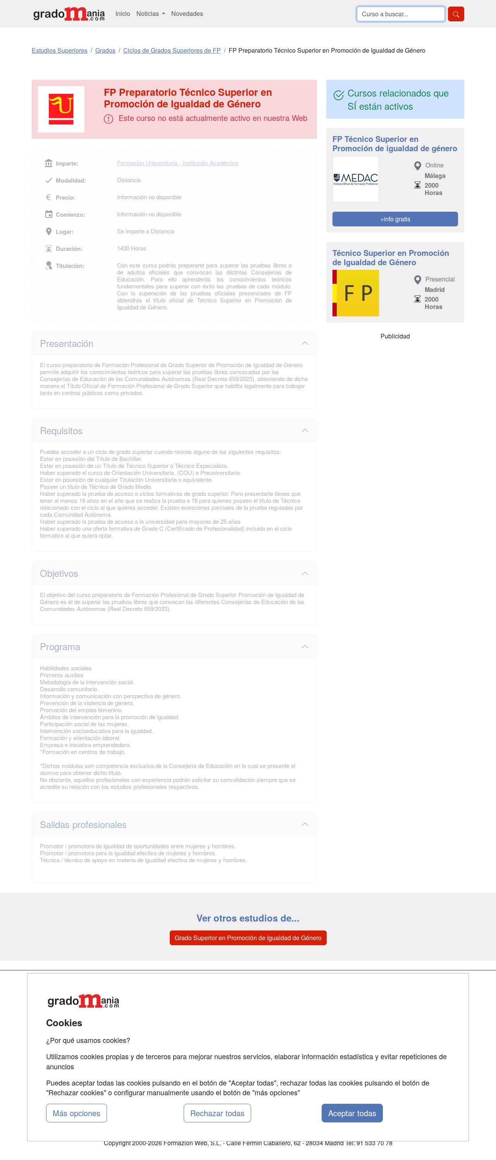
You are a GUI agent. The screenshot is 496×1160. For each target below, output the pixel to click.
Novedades (187, 13)
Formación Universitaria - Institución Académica (177, 163)
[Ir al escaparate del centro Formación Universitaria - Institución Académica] (68, 109)
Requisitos (61, 430)
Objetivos (59, 573)
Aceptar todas (352, 1113)
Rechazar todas (217, 1113)
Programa (60, 646)
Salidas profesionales (83, 824)
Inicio (122, 13)
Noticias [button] (148, 13)
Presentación (66, 343)
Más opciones (76, 1113)
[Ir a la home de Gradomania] (69, 13)
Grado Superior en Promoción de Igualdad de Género (248, 937)
